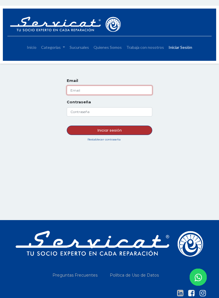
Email (72, 80)
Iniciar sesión (110, 130)
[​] (180, 293)
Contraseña (79, 102)
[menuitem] (32, 47)
